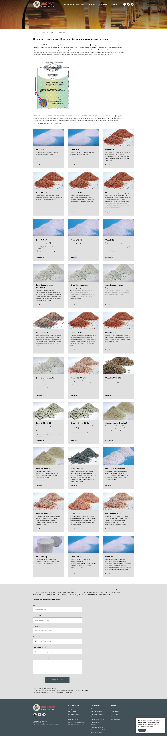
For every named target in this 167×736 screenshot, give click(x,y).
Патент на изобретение (58, 32)
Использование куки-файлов (76, 724)
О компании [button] (68, 4)
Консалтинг (114, 709)
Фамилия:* (37, 616)
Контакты (114, 4)
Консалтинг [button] (92, 4)
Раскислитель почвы (96, 732)
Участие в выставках (73, 717)
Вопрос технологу (116, 714)
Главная (35, 32)
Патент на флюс (72, 711)
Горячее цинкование (96, 722)
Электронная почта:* (40, 647)
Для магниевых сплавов (97, 719)
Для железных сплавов (97, 717)
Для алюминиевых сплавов (98, 709)
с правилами (155, 724)
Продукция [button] (80, 4)
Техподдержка (115, 711)
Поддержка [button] (103, 4)
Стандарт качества (73, 709)
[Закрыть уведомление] (164, 719)
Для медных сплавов (96, 711)
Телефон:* (36, 637)
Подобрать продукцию (117, 717)
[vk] (132, 4)
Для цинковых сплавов (97, 714)
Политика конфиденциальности (76, 722)
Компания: (37, 626)
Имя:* (35, 605)
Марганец (94, 724)
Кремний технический (97, 727)
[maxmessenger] (124, 4)
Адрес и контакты (73, 719)
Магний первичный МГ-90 (98, 730)
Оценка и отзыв (115, 719)
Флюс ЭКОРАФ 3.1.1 (78, 378)
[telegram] (128, 4)
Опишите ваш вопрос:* (41, 658)
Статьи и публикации (73, 714)
